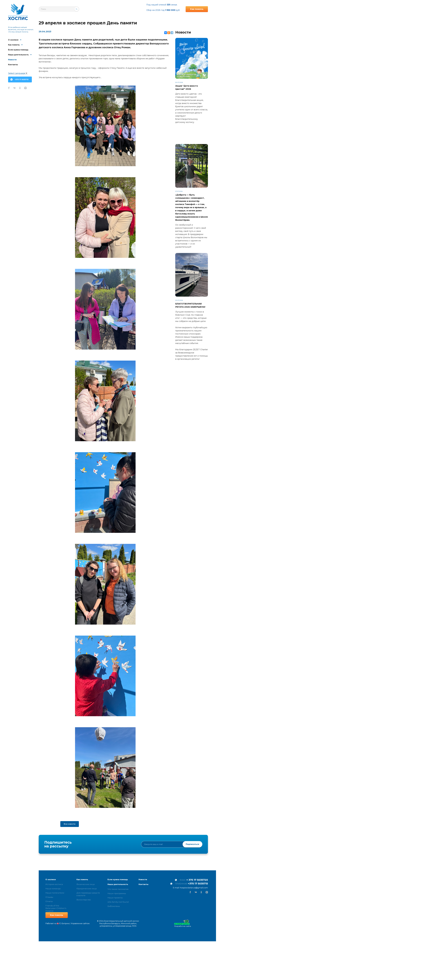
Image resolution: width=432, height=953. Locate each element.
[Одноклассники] (168, 32)
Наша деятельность (18, 55)
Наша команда (53, 888)
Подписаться (192, 844)
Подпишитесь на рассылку (58, 844)
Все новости (69, 824)
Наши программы (117, 893)
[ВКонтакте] (165, 32)
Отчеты (49, 901)
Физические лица (85, 884)
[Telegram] (172, 32)
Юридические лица (86, 888)
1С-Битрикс (64, 923)
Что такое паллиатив (118, 889)
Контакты (13, 65)
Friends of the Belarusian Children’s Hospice (55, 908)
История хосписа (54, 884)
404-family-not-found (118, 902)
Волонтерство (83, 900)
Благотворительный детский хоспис (18, 12)
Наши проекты (115, 898)
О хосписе (13, 40)
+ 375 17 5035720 (197, 879)
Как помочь (14, 45)
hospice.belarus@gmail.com (194, 888)
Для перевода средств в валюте (88, 894)
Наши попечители (54, 893)
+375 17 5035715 (21, 79)
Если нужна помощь (18, 50)
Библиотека (114, 906)
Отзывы (49, 897)
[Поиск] (76, 9)
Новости (12, 60)
